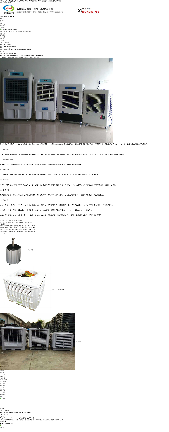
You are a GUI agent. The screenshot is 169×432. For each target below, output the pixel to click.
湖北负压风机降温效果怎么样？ (13, 220)
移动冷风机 (13, 57)
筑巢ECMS (10, 423)
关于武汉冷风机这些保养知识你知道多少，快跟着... (14, 229)
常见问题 (2, 39)
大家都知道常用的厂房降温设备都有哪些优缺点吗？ (19, 222)
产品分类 (2, 374)
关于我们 (2, 20)
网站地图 (2, 394)
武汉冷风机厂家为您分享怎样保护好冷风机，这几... (14, 226)
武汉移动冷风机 (21, 57)
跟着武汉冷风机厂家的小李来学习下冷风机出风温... (14, 227)
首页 (7, 31)
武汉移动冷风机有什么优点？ (24, 31)
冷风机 (25, 1)
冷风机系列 (3, 376)
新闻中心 (2, 24)
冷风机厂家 (35, 57)
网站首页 (2, 18)
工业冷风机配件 (4, 380)
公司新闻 (2, 35)
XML (1, 396)
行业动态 (12, 31)
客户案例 (2, 26)
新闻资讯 (2, 383)
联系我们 (2, 27)
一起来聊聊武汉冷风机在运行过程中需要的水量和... (14, 231)
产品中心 (2, 22)
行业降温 (2, 378)
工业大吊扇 (3, 382)
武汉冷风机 (29, 57)
